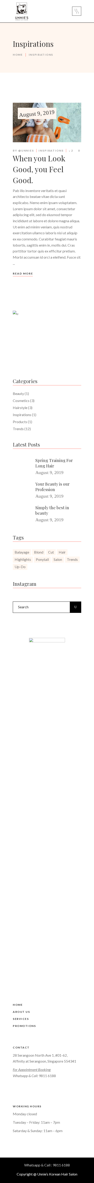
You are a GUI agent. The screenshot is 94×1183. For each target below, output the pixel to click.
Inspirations (51, 150)
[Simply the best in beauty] (22, 513)
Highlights (23, 559)
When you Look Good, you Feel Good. (39, 169)
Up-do (20, 566)
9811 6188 (47, 1075)
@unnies (26, 150)
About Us (21, 1011)
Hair (62, 552)
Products (20, 421)
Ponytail (42, 559)
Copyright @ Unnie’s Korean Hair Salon (47, 1174)
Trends (18, 429)
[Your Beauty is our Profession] (22, 489)
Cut (51, 552)
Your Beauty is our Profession (52, 486)
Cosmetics (21, 400)
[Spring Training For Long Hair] (22, 466)
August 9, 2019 (37, 113)
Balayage (22, 552)
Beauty (18, 393)
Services (21, 1019)
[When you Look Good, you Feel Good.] (47, 122)
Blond (38, 552)
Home (18, 54)
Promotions (24, 1026)
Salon (58, 559)
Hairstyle (20, 407)
